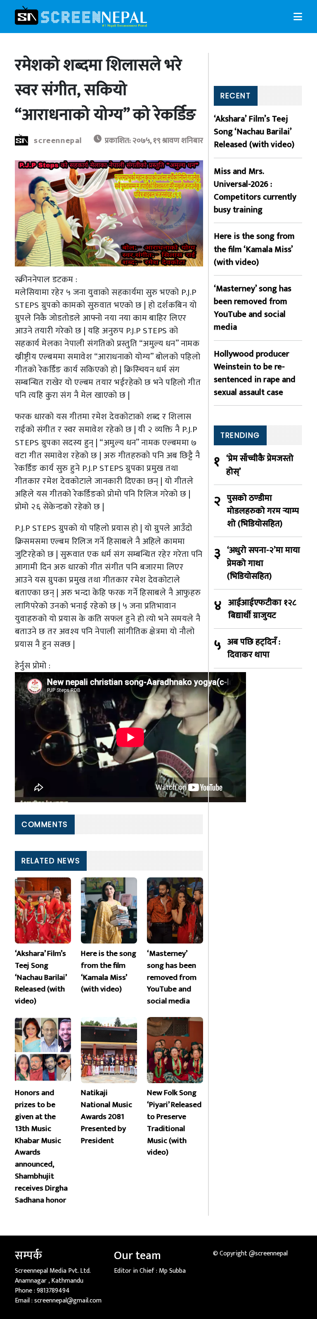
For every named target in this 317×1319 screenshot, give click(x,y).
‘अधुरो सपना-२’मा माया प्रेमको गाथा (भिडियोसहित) (263, 563)
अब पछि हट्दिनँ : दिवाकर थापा (253, 648)
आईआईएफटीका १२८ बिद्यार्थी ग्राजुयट (262, 609)
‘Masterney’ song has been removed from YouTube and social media (252, 308)
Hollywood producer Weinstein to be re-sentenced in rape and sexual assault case (255, 373)
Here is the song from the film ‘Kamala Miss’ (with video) (254, 249)
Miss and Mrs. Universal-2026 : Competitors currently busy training (255, 190)
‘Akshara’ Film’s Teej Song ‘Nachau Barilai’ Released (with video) (254, 131)
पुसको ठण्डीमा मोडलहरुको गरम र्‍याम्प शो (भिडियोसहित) (263, 511)
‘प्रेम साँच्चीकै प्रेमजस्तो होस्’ (259, 465)
